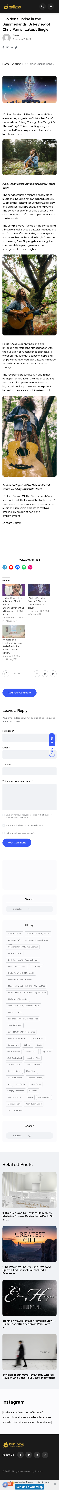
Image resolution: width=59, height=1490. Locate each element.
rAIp (9, 1084)
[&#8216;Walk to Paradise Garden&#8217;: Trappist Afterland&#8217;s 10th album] (39, 590)
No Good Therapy (35, 1077)
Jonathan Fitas (33, 1058)
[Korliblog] (12, 6)
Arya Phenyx (38, 1038)
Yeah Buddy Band (34, 1104)
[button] (29, 1485)
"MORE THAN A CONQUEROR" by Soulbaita (27, 992)
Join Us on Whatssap (29, 1487)
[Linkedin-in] (37, 1455)
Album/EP (18, 64)
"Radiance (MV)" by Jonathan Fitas (23, 1018)
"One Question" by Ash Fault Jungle (23, 1005)
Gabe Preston (14, 1051)
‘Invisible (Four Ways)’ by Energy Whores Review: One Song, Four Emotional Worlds (28, 1376)
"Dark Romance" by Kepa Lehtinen (23, 960)
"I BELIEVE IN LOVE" (17, 966)
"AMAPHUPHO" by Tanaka (38, 933)
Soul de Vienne (14, 1097)
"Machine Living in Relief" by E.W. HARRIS (26, 986)
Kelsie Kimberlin (33, 1064)
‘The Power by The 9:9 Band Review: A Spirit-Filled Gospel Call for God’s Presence (26, 1270)
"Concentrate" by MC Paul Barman (23, 947)
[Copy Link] (16, 47)
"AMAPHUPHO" (14, 933)
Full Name (8, 730)
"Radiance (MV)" (15, 1012)
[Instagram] (45, 1455)
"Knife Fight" (36, 966)
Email (6, 747)
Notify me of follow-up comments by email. (25, 825)
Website (6, 764)
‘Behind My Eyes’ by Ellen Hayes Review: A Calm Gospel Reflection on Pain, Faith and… (28, 1324)
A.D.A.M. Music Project (17, 1038)
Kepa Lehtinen (14, 1071)
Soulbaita (33, 1090)
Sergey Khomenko (16, 1090)
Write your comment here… (17, 781)
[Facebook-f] (20, 1455)
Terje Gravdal (44, 1097)
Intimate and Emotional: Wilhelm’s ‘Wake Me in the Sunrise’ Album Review (13, 646)
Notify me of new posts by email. (20, 833)
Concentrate (13, 1045)
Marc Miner (31, 1071)
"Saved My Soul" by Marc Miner (21, 1032)
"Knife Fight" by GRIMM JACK (21, 973)
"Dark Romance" (15, 953)
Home (6, 64)
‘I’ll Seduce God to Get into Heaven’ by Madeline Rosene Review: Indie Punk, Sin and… (28, 1216)
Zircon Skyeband (15, 1110)
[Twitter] (28, 1455)
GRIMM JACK (31, 1051)
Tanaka (30, 1097)
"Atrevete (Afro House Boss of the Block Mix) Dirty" (28, 941)
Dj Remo (27, 1045)
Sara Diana (36, 1084)
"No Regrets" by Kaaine (18, 999)
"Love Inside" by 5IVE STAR (19, 979)
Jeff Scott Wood (15, 1058)
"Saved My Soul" (15, 1025)
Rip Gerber (21, 1084)
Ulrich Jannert (14, 1104)
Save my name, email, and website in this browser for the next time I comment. (29, 816)
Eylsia (39, 1045)
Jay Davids (46, 1051)
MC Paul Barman (15, 1077)
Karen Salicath (14, 1064)
